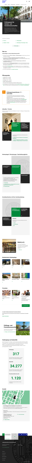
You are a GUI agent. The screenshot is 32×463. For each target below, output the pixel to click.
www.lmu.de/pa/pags (21, 414)
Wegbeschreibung (7, 419)
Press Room (4, 458)
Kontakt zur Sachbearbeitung (25, 85)
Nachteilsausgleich (6, 186)
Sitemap (3, 451)
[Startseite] (3, 434)
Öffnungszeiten (19, 40)
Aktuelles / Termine (6, 42)
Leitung (14, 222)
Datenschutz (4, 453)
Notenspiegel (6, 182)
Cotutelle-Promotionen (15, 69)
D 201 (24, 84)
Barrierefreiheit (4, 456)
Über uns (4, 40)
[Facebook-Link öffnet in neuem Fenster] (19, 434)
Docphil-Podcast (26, 305)
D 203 (26, 84)
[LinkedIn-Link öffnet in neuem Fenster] (26, 434)
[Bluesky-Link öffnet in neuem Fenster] (22, 434)
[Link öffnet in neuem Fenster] (11, 436)
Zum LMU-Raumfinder (6, 447)
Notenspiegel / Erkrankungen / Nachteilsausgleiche (23, 42)
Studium (9, 4)
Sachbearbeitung (12, 102)
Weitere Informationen (5, 316)
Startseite (6, 4)
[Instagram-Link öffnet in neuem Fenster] (24, 434)
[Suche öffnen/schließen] (26, 1)
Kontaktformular (24, 99)
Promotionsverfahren (10, 66)
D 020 (21, 84)
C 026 (18, 84)
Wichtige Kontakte (13, 4)
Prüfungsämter (17, 4)
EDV (14, 225)
